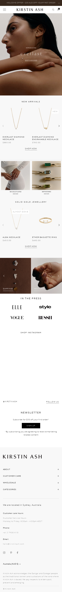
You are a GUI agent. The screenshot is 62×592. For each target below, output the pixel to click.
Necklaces (40, 288)
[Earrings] (15, 276)
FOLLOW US (52, 402)
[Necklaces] (46, 276)
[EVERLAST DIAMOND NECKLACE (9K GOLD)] (16, 120)
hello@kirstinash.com (13, 544)
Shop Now (31, 148)
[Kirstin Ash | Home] (31, 9)
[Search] (53, 9)
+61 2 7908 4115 (11, 533)
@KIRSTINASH (10, 401)
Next (59, 126)
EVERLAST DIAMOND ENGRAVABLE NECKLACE (45, 138)
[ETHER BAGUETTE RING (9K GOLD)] (45, 221)
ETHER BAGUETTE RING (44, 237)
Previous (3, 126)
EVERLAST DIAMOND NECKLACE (14, 138)
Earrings (8, 288)
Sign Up (31, 425)
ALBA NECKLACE (11, 237)
